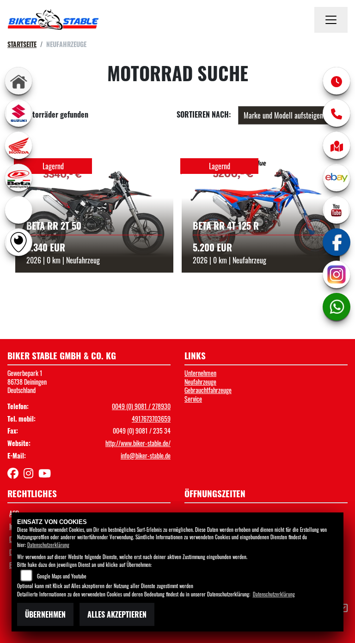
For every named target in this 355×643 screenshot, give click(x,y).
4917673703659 (151, 418)
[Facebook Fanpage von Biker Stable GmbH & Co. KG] (15, 474)
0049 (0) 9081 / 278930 (141, 406)
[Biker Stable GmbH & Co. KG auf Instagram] (31, 474)
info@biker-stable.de (146, 455)
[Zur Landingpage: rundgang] (18, 242)
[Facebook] (336, 242)
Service (193, 399)
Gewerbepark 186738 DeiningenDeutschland (27, 381)
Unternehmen (200, 373)
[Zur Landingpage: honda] (18, 145)
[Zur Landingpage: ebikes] (18, 210)
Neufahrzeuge (200, 382)
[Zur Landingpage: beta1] (18, 177)
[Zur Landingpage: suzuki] (18, 113)
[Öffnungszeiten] (336, 81)
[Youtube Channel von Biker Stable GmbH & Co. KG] (46, 474)
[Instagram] (336, 274)
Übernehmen (45, 614)
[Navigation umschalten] (331, 19)
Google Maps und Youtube (61, 576)
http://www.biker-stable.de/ (138, 443)
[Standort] (336, 145)
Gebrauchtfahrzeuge (208, 390)
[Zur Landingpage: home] (18, 81)
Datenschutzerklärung (48, 544)
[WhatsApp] (336, 307)
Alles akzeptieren (117, 614)
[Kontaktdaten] (336, 113)
